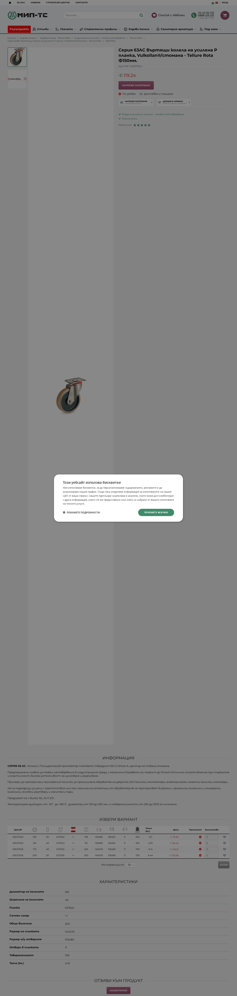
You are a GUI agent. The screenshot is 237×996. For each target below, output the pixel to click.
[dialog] (118, 498)
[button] (81, 512)
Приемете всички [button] (156, 512)
